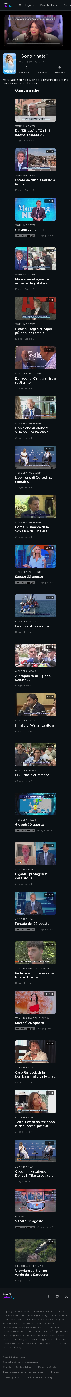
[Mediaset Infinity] (7, 5)
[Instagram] (57, 1296)
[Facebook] (48, 1296)
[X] (66, 1296)
